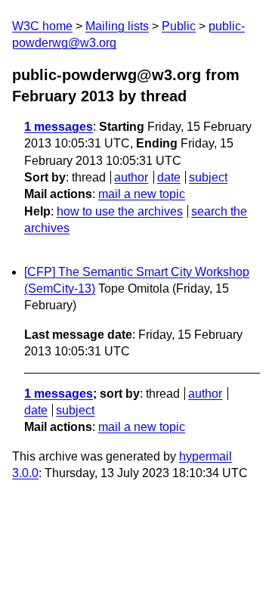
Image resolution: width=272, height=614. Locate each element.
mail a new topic (141, 194)
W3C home (42, 26)
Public (179, 26)
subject (208, 177)
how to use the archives (120, 211)
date (169, 177)
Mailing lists (117, 26)
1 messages (58, 126)
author (131, 177)
